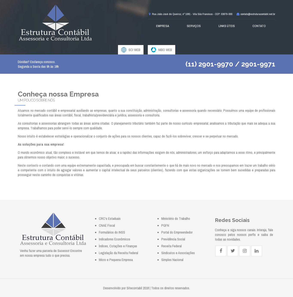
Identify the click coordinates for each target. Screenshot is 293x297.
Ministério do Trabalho (175, 218)
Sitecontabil (134, 288)
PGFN (165, 225)
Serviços (194, 26)
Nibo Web (165, 49)
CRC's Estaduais (110, 218)
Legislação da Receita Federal (118, 252)
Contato (259, 26)
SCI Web (134, 49)
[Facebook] (221, 251)
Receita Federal (171, 246)
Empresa (162, 26)
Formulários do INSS (112, 232)
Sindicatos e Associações (178, 252)
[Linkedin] (257, 251)
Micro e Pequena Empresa (116, 259)
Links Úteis (227, 26)
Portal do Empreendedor (177, 232)
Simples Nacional (172, 259)
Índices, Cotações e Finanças (118, 246)
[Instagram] (245, 251)
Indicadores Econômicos (114, 239)
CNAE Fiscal (107, 225)
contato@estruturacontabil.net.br (257, 14)
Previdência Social (173, 239)
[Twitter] (233, 251)
